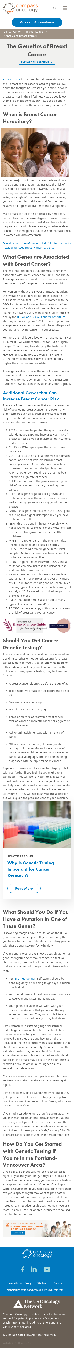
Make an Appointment (37, 22)
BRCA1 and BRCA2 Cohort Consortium (40, 317)
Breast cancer (11, 79)
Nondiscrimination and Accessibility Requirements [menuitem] (35, 1290)
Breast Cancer (35, 31)
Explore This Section (35, 62)
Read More (24, 888)
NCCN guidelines (24, 978)
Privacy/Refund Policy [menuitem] (19, 1283)
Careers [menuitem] (57, 1283)
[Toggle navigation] (65, 8)
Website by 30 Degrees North (18, 1343)
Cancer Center (13, 31)
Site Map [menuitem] (42, 1283)
